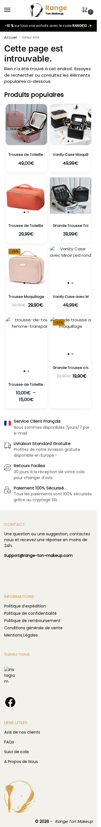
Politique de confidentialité (30, 613)
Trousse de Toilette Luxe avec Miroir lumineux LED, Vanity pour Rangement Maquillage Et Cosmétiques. (26, 154)
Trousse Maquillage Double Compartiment (26, 296)
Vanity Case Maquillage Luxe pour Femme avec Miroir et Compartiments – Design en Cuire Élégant (71, 154)
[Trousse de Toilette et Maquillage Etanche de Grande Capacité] (26, 195)
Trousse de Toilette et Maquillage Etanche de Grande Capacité (26, 225)
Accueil (10, 37)
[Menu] (12, 10)
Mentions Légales (21, 635)
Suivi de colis (16, 752)
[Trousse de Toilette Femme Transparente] (26, 346)
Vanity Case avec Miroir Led (71, 296)
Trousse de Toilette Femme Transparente (26, 384)
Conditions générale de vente (33, 628)
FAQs (9, 742)
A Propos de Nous (21, 761)
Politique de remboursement (32, 620)
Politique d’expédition (25, 606)
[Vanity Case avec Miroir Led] (70, 266)
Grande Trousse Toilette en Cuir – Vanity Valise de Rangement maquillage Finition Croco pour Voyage (71, 225)
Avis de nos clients (22, 732)
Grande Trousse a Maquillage (71, 368)
